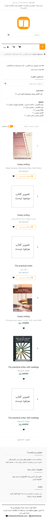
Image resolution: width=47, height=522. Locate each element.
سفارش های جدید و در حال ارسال (20, 459)
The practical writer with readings (23, 367)
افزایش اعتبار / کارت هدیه (14, 6)
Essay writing (23, 164)
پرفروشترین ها (15, 507)
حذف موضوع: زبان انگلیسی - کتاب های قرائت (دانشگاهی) (24, 65)
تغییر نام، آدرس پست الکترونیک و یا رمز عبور (27, 476)
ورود (4, 47)
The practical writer (23, 266)
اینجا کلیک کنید (15, 493)
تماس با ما (23, 8)
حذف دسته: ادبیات (36, 69)
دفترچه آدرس (37, 479)
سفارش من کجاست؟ (29, 5)
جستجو (40, 54)
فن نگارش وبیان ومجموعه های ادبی (28, 94)
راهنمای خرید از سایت (34, 496)
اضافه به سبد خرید (24, 176)
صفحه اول (33, 507)
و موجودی (5, 126)
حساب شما (40, 5)
